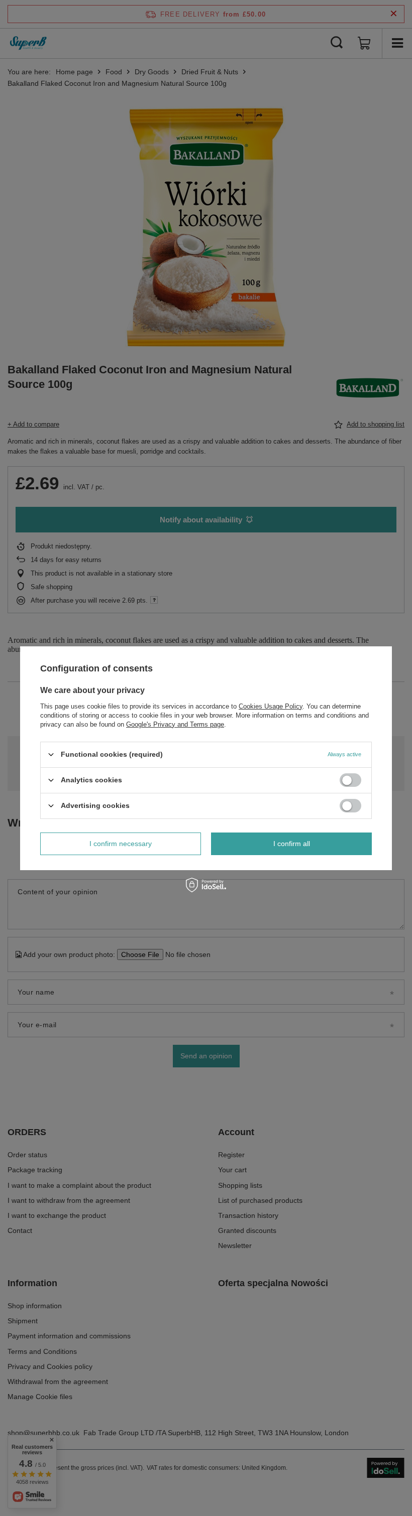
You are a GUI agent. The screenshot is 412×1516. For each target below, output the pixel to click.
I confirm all (291, 844)
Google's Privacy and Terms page (175, 724)
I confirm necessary (120, 844)
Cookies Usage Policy (270, 706)
